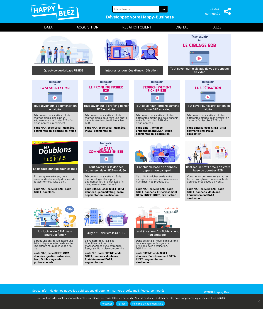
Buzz (217, 27)
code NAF (40, 127)
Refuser (122, 303)
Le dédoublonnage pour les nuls (55, 169)
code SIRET (55, 127)
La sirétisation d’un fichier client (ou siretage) (157, 233)
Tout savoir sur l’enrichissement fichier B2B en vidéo (157, 107)
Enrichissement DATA (149, 130)
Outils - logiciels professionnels (47, 261)
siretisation (60, 130)
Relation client (137, 27)
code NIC (90, 253)
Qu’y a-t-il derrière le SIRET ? (106, 233)
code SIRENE (195, 127)
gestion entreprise (58, 256)
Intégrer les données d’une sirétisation (131, 70)
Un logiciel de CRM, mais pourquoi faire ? (55, 233)
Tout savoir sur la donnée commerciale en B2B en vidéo (106, 168)
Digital (182, 27)
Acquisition (88, 27)
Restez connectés (152, 290)
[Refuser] (258, 301)
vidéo (72, 130)
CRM (223, 127)
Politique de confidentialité (147, 303)
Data (48, 27)
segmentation (43, 130)
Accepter (107, 303)
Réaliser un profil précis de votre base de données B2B (208, 168)
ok (163, 9)
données (68, 127)
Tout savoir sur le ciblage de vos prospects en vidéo (199, 70)
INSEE (88, 130)
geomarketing (196, 130)
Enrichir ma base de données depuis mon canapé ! (157, 168)
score (168, 130)
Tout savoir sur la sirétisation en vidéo (208, 107)
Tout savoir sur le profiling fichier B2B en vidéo (106, 107)
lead (36, 259)
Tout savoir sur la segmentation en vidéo (55, 107)
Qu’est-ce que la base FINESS (64, 70)
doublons (49, 191)
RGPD (156, 195)
